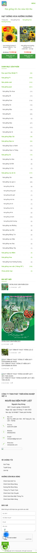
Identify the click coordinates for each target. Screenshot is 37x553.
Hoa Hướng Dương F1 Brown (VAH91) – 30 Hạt (9, 47)
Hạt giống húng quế (9, 190)
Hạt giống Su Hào (8, 159)
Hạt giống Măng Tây (9, 248)
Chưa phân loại (7, 271)
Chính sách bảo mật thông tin (13, 496)
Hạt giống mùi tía (9, 208)
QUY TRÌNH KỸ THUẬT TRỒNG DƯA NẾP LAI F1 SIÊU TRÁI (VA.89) (18, 379)
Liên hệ (5, 470)
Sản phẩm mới (7, 82)
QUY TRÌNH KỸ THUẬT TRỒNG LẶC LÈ (21, 350)
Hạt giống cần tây (9, 186)
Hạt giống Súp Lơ (8, 141)
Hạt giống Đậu (7, 123)
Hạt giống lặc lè (8, 132)
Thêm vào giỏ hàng (10, 56)
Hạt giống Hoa (15, 20)
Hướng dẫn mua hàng (10, 487)
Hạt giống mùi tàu (9, 199)
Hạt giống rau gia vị (9, 182)
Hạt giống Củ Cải (8, 168)
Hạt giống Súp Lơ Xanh (10, 146)
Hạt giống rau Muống (9, 225)
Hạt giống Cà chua (9, 91)
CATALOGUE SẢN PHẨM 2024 (18, 284)
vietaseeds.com (12, 445)
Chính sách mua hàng (10, 484)
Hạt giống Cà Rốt (8, 164)
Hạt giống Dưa (7, 100)
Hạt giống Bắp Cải (8, 136)
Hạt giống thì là (8, 212)
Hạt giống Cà (7, 105)
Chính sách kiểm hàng (10, 499)
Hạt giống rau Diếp (9, 239)
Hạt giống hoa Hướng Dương (12, 262)
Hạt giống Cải (7, 177)
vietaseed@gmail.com (14, 439)
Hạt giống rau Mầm (8, 253)
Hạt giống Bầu (7, 109)
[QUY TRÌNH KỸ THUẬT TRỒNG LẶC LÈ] (5, 352)
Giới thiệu (6, 464)
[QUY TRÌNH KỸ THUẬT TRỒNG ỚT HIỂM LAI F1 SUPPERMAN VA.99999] (18, 361)
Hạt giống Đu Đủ (8, 118)
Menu (33, 3)
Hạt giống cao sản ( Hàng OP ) (13, 266)
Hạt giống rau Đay (8, 243)
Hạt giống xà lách (9, 217)
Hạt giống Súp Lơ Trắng (10, 150)
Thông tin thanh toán (10, 490)
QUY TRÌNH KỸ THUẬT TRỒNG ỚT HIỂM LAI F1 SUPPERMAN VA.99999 (16, 364)
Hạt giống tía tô (8, 203)
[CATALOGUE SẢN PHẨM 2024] (5, 287)
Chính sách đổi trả (9, 481)
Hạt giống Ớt (7, 96)
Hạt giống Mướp (8, 127)
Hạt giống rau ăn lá (8, 173)
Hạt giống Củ (6, 155)
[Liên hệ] (4, 546)
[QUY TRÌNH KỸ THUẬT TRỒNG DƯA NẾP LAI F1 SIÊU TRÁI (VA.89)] (18, 375)
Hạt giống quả (7, 87)
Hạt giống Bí (7, 114)
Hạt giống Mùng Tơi (9, 234)
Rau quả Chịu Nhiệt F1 (10, 73)
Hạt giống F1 (6, 78)
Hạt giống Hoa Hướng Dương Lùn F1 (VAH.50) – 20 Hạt (27, 47)
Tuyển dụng (7, 467)
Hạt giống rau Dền (8, 230)
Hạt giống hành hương (10, 221)
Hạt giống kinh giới (9, 195)
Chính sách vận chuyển (11, 493)
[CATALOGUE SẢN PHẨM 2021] (18, 316)
